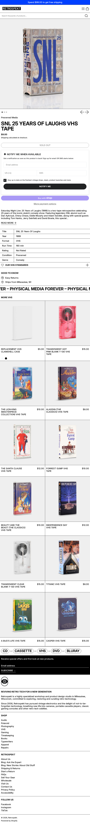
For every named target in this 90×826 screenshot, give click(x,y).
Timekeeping (7, 735)
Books (4, 738)
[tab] (2, 112)
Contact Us (6, 786)
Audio (4, 720)
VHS (3, 729)
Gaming (5, 732)
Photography (7, 726)
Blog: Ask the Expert (11, 762)
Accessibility (7, 793)
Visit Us (5, 783)
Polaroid (5, 723)
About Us (5, 759)
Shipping (4, 138)
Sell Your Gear (8, 777)
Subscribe (7, 670)
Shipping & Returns (10, 768)
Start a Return (8, 771)
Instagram (6, 807)
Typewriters (7, 741)
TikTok (4, 810)
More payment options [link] (45, 204)
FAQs (3, 774)
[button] (87, 8)
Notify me (45, 186)
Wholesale (6, 780)
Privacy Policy (8, 789)
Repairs (5, 747)
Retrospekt (12, 818)
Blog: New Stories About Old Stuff (18, 765)
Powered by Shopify (9, 821)
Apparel (5, 744)
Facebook (6, 804)
